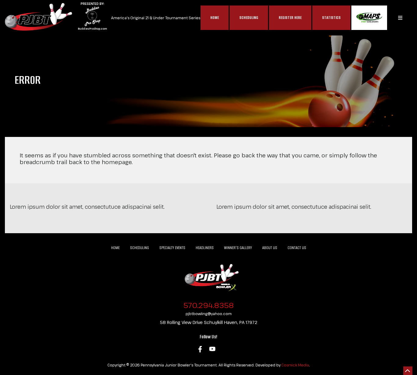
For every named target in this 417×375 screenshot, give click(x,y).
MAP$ (369, 18)
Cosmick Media (295, 364)
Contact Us (297, 248)
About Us (269, 248)
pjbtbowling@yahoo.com (209, 313)
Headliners (205, 248)
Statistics (331, 17)
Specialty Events (172, 248)
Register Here (290, 17)
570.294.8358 (208, 305)
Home (214, 17)
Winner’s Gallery (238, 248)
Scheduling (248, 17)
